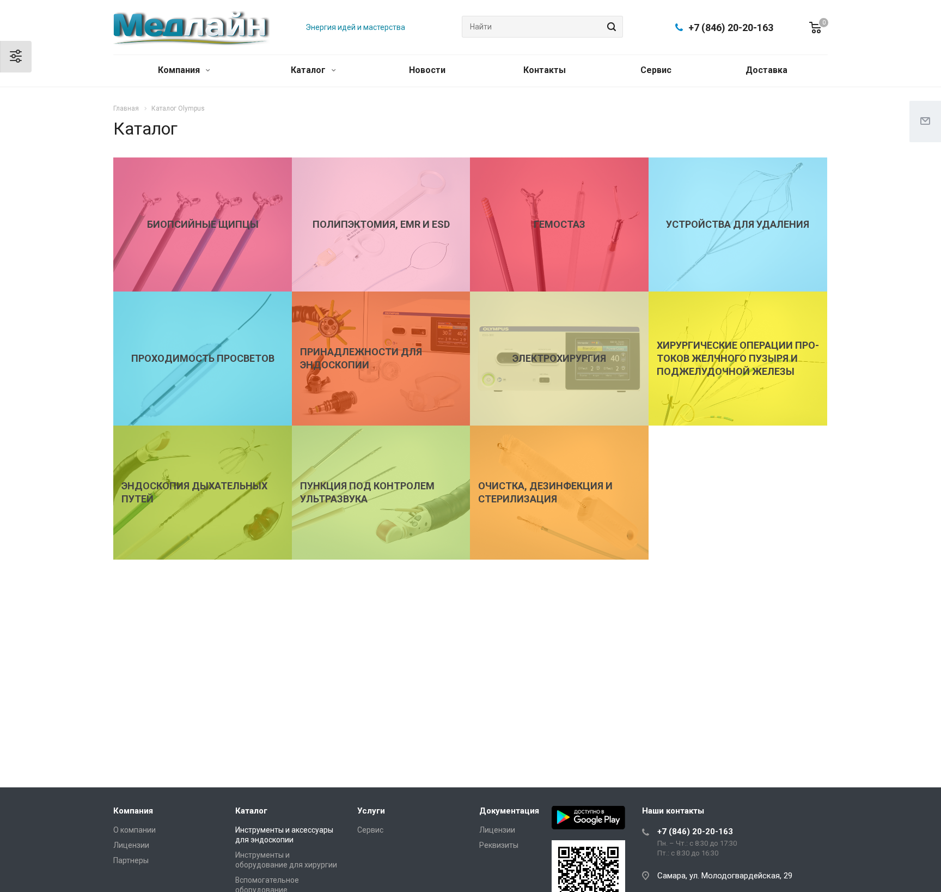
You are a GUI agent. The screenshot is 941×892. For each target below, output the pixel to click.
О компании (134, 830)
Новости (427, 70)
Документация (509, 811)
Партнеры (131, 860)
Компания (180, 70)
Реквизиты (498, 845)
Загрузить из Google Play (588, 817)
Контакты (544, 70)
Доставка (766, 70)
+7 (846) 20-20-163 (730, 27)
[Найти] (610, 27)
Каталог (309, 70)
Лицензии (131, 845)
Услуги (371, 811)
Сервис (655, 70)
